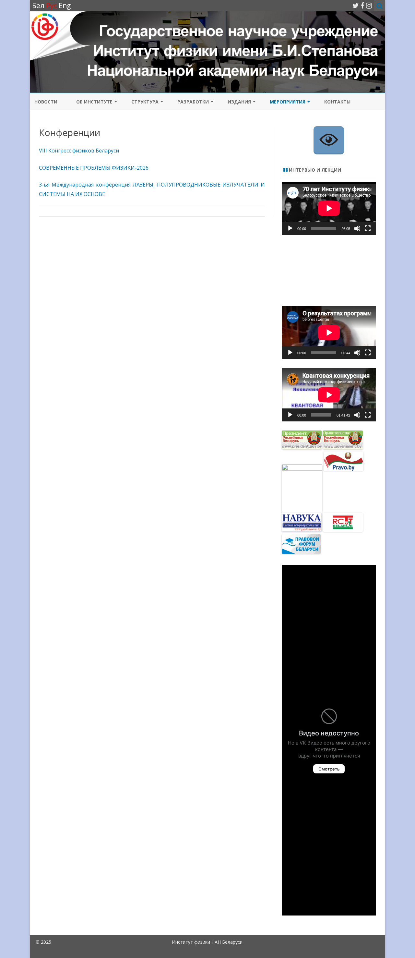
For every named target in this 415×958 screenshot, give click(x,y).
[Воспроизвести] (290, 228)
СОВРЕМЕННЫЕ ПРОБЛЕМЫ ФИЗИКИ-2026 (93, 167)
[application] (329, 208)
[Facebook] (362, 5)
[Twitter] (355, 5)
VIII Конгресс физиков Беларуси (79, 150)
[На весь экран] (367, 228)
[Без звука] (357, 228)
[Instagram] (369, 5)
